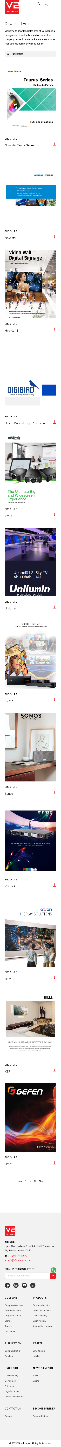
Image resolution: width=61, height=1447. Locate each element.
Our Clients (10, 1331)
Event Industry (11, 1375)
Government (10, 1381)
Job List (37, 1356)
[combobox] (30, 54)
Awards (8, 1326)
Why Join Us (39, 1351)
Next (41, 1181)
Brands (8, 1321)
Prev (19, 1181)
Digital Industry (12, 1391)
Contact (8, 1416)
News (35, 1375)
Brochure (9, 1356)
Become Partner (40, 1416)
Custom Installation (14, 1396)
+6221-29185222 (18, 1256)
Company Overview (14, 1305)
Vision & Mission (13, 1310)
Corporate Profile (13, 1315)
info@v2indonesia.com (19, 1260)
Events (36, 1381)
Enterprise (9, 1386)
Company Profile (12, 1351)
